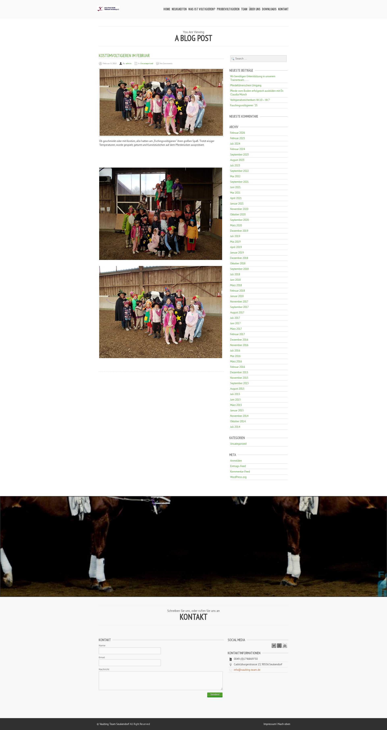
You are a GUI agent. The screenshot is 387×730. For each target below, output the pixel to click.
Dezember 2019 (239, 231)
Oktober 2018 (238, 263)
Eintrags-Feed (238, 466)
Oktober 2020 (238, 214)
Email (102, 657)
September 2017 (239, 307)
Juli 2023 (235, 165)
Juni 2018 (235, 280)
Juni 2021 (235, 187)
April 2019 (236, 247)
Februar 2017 (237, 334)
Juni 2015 (235, 399)
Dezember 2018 (239, 258)
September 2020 (239, 220)
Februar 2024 (237, 149)
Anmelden (236, 460)
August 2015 (237, 388)
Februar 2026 (237, 133)
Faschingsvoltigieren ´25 (243, 105)
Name (102, 645)
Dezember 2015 (239, 372)
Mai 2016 (235, 356)
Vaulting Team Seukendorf (114, 724)
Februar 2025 (237, 138)
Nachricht (104, 669)
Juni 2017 (235, 323)
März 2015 (236, 405)
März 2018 (236, 285)
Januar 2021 (237, 203)
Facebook (279, 645)
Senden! (215, 694)
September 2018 (239, 269)
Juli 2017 (235, 318)
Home (166, 9)
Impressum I (271, 724)
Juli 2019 (235, 236)
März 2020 (236, 225)
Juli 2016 (235, 350)
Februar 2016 (237, 367)
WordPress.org (238, 477)
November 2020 (239, 209)
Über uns (254, 9)
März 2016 (236, 361)
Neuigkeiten (179, 9)
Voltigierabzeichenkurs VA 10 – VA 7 (250, 100)
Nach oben (284, 724)
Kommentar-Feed (240, 471)
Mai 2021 (235, 192)
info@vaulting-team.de (247, 670)
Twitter (274, 645)
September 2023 (239, 154)
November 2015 (239, 378)
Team (244, 9)
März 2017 (236, 329)
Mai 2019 (235, 241)
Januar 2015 (237, 410)
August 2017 (237, 312)
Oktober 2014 (238, 421)
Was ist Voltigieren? (201, 9)
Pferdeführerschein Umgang (245, 85)
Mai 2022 (235, 176)
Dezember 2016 (239, 339)
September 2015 (239, 383)
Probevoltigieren (228, 9)
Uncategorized (146, 63)
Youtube (284, 645)
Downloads (269, 9)
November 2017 (239, 301)
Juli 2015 (235, 394)
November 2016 (239, 345)
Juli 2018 (235, 274)
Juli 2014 (235, 427)
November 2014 (239, 416)
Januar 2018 (237, 296)
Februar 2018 (237, 290)
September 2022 (239, 171)
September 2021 (239, 182)
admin (128, 63)
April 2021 (236, 198)
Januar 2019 (237, 252)
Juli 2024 (235, 143)
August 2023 (237, 160)
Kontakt (283, 9)
